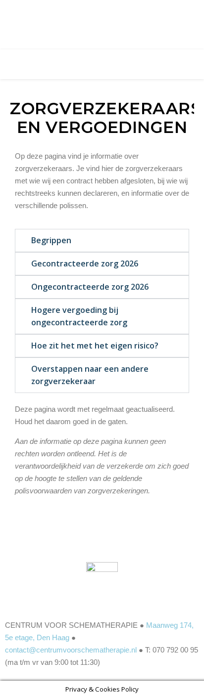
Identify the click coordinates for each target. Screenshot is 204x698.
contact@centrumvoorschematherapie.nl (71, 650)
